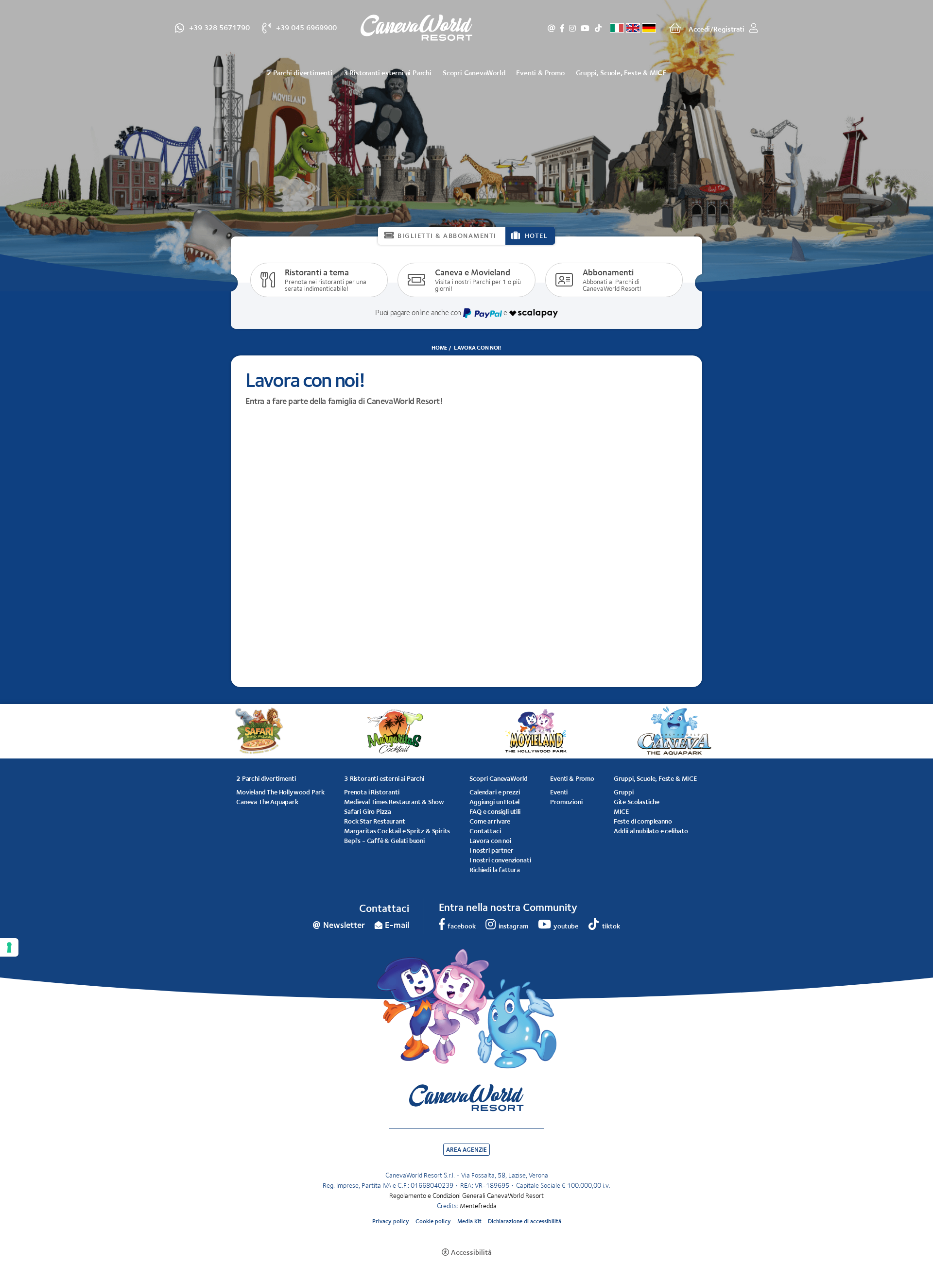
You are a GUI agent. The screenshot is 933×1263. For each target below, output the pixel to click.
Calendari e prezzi (494, 792)
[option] (466, 145)
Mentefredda (478, 1206)
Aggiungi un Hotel (494, 802)
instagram (572, 28)
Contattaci (485, 831)
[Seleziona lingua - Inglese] (633, 28)
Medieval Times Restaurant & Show (394, 802)
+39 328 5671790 (219, 27)
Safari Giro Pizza (367, 811)
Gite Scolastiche (636, 802)
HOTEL (536, 235)
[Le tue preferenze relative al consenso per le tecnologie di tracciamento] (9, 947)
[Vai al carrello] (675, 28)
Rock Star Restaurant (374, 821)
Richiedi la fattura (494, 870)
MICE (621, 811)
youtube (585, 28)
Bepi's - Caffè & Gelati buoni (384, 840)
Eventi (559, 792)
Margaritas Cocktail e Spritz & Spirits (397, 831)
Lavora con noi (490, 840)
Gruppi (624, 792)
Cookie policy (433, 1221)
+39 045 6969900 (306, 27)
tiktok (598, 28)
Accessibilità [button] (471, 1252)
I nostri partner (491, 850)
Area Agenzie (466, 1149)
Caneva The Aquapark (267, 802)
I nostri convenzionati (500, 860)
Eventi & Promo (540, 72)
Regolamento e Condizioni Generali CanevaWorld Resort (466, 1195)
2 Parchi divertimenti (299, 72)
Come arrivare (489, 821)
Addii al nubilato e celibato (651, 831)
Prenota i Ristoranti (371, 792)
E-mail (397, 925)
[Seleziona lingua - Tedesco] (649, 28)
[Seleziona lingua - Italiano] (617, 28)
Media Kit (469, 1221)
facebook (562, 28)
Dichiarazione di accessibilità (524, 1221)
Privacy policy (390, 1221)
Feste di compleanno (643, 821)
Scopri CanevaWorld (474, 72)
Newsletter (551, 28)
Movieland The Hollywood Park (280, 792)
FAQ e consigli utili (494, 811)
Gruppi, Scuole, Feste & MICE (621, 72)
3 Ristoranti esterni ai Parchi (388, 72)
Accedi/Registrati (716, 29)
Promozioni (566, 802)
